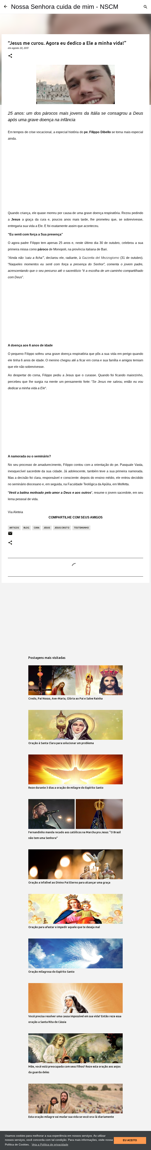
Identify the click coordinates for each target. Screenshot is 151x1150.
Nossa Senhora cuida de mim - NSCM (64, 6)
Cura (36, 527)
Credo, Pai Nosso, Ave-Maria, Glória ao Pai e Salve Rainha (65, 698)
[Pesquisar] (145, 7)
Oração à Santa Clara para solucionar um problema (61, 743)
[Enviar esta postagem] (10, 535)
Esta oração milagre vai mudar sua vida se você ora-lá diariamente (71, 1116)
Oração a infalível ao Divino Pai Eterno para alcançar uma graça (69, 882)
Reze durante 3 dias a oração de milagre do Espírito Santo (65, 787)
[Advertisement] (75, 177)
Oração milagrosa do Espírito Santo (51, 971)
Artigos (14, 527)
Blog (26, 527)
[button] (10, 56)
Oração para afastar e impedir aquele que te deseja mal (64, 927)
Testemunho (81, 527)
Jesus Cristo (62, 527)
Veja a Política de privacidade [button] (50, 1144)
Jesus (47, 527)
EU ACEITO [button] (130, 1140)
